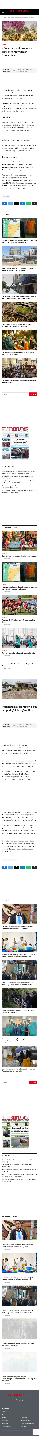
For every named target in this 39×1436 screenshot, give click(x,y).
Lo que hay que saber (9, 860)
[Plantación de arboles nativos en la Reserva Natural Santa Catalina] (19, 998)
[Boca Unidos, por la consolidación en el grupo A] (19, 541)
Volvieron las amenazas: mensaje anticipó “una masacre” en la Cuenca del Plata (19, 269)
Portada (4, 17)
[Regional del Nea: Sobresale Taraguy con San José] (19, 605)
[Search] (36, 12)
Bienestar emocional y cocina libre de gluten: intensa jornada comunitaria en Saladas (18, 956)
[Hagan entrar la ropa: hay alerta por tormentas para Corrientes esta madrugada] (19, 228)
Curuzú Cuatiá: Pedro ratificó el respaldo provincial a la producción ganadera (16, 325)
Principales (6, 196)
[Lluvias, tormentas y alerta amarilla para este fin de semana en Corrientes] (19, 1056)
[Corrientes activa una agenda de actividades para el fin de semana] (19, 340)
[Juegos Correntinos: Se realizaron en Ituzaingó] (19, 638)
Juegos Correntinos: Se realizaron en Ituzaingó (19, 653)
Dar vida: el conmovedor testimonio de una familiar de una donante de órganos (17, 928)
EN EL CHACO (9, 467)
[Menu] (3, 12)
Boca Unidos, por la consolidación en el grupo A (19, 556)
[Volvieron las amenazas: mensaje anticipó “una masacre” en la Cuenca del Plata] (19, 256)
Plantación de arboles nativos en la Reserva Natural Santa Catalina (18, 1012)
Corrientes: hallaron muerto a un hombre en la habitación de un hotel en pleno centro (19, 297)
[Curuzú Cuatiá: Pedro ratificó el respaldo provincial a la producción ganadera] (19, 312)
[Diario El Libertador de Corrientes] (19, 11)
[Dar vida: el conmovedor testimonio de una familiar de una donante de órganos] (19, 914)
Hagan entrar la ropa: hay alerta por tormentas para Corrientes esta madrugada (19, 241)
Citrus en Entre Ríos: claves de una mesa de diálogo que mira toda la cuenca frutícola (17, 984)
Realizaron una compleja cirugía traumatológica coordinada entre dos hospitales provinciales (19, 1041)
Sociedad (4, 44)
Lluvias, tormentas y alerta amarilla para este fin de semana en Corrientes (19, 1070)
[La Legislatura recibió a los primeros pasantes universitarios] (19, 368)
